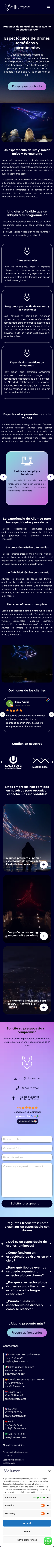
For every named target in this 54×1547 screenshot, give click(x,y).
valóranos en (26, 1120)
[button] (49, 1471)
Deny (27, 1531)
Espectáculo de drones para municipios (15, 1454)
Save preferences (27, 1539)
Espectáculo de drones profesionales (13, 1461)
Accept (27, 1523)
